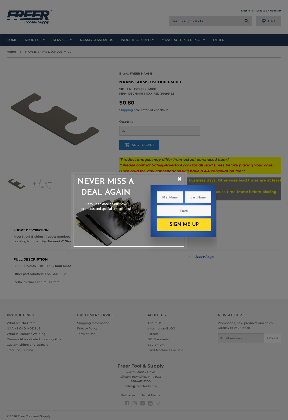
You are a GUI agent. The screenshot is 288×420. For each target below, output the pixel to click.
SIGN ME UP (184, 224)
